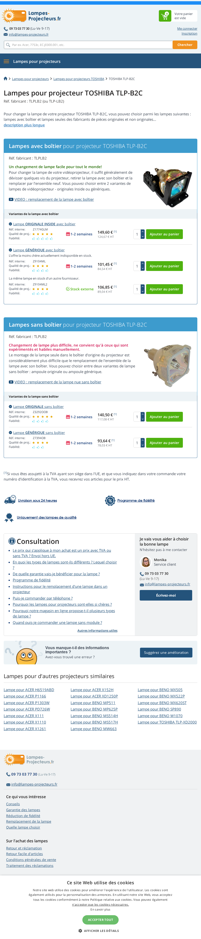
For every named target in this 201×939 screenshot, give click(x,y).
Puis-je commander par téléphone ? (43, 598)
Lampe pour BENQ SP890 (159, 709)
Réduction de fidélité (23, 815)
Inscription (189, 33)
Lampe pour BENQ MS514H (94, 715)
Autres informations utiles (97, 630)
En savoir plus (100, 909)
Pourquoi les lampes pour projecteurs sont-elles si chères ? (62, 604)
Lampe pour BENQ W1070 (160, 715)
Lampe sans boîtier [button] (38, 406)
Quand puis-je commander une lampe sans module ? (57, 622)
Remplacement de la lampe (28, 821)
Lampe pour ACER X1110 (25, 722)
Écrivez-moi (166, 595)
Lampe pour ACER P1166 (25, 696)
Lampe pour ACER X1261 (25, 728)
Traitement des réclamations (29, 865)
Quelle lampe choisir (23, 827)
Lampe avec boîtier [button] (44, 224)
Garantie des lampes (23, 809)
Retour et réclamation (24, 848)
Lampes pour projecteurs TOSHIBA (78, 79)
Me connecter (187, 28)
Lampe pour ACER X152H (92, 689)
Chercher (184, 44)
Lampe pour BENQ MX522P (161, 696)
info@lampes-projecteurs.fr (29, 34)
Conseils (13, 804)
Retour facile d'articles (24, 853)
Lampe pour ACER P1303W (27, 702)
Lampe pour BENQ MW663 (94, 728)
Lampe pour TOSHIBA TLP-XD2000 (167, 722)
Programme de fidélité (31, 579)
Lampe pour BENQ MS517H (94, 722)
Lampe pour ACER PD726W (27, 709)
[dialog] (100, 907)
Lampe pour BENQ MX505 (160, 689)
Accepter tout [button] (100, 920)
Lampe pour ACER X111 (24, 715)
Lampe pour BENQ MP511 (93, 702)
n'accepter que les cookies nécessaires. (100, 904)
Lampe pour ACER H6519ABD (29, 689)
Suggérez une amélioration (166, 652)
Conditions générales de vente (31, 859)
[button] (100, 930)
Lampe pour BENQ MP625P (94, 709)
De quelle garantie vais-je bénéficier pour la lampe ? (56, 573)
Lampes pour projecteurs (30, 79)
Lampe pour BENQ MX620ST (162, 702)
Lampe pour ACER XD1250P (94, 696)
